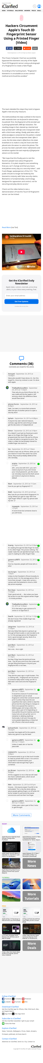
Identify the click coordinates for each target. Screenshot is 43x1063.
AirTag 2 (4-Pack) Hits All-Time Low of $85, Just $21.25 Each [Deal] (31, 920)
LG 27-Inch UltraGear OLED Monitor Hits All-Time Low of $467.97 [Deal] (10, 936)
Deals (28, 1031)
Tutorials (9, 1031)
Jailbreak (12, 1034)
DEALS (39, 10)
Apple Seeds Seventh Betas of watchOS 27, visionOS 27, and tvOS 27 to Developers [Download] (11, 855)
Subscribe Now (10, 1023)
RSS (26, 1002)
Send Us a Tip (22, 1042)
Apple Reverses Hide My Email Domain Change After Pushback (11, 838)
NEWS (4, 10)
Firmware (5, 1034)
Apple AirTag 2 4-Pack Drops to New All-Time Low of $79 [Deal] (11, 919)
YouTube (18, 1002)
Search (24, 1034)
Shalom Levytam (32, 53)
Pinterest (28, 999)
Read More (6, 227)
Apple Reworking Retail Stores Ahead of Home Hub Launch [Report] (11, 871)
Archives (18, 1034)
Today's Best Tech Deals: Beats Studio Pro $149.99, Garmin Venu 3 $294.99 (11, 953)
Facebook (8, 999)
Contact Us (31, 1042)
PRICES (34, 10)
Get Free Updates (21, 301)
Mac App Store (20, 1014)
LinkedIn (8, 1002)
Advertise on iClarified (9, 1042)
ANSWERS (27, 10)
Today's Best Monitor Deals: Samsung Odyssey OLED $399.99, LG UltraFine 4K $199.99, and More (30, 937)
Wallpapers (17, 1031)
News (4, 1031)
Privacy (39, 1049)
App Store (8, 1014)
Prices (24, 1031)
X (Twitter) (18, 999)
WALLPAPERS (19, 10)
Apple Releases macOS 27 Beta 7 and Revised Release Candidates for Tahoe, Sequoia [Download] (31, 839)
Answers (33, 1031)
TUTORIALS (10, 10)
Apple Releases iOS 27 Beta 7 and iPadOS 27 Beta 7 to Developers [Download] (30, 854)
